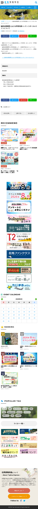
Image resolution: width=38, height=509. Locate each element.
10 (8, 311)
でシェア (5, 36)
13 (24, 311)
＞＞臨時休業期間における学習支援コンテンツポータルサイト (18, 57)
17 (8, 315)
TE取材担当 (21, 31)
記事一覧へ (19, 113)
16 (3, 315)
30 (3, 321)
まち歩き (25, 408)
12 (19, 311)
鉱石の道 (19, 412)
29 (34, 318)
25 (14, 318)
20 (24, 315)
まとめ (4, 408)
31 (8, 321)
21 (29, 315)
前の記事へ (7, 113)
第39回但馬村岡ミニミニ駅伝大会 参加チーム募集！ (9, 386)
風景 (10, 408)
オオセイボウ (4, 346)
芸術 (31, 408)
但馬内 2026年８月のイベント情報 (28, 347)
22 (34, 315)
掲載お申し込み (18, 490)
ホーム (3, 7)
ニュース (9, 7)
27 (24, 318)
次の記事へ (31, 113)
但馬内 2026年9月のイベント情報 (28, 366)
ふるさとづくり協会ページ (18, 496)
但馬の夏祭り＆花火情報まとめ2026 (9, 366)
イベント (16, 7)
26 (19, 318)
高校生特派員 (11, 412)
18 (14, 315)
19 (19, 315)
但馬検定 (18, 415)
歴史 (4, 412)
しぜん (29, 7)
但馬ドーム (6, 415)
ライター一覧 (18, 423)
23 (3, 318)
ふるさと (23, 7)
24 (8, 318)
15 (34, 311)
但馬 (12, 415)
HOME (2, 21)
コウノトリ (27, 412)
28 (29, 318)
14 (29, 311)
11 (13, 311)
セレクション (17, 408)
